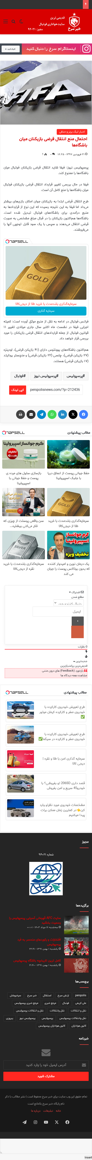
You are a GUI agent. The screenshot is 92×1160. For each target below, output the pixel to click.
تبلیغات (48, 1111)
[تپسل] (7, 241)
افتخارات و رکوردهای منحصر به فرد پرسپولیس (39, 942)
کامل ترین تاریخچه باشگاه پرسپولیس (37, 960)
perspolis (80, 995)
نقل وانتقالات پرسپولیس (72, 1018)
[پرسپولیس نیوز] (58, 21)
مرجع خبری (50, 1003)
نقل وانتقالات (57, 1010)
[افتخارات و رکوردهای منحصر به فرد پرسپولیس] (76, 946)
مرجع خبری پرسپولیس (26, 1003)
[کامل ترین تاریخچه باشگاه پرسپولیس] (76, 965)
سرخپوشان (15, 995)
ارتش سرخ (63, 995)
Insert (88, 1157)
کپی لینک (17, 390)
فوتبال (18, 376)
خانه (58, 1111)
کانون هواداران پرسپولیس (51, 1026)
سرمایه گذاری (46, 311)
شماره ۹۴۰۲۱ (46, 854)
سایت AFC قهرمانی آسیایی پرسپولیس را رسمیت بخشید (35, 920)
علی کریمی (80, 1003)
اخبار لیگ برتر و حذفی (72, 131)
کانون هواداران (78, 1026)
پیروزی (9, 1018)
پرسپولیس (75, 376)
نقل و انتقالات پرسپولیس (30, 1010)
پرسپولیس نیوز (45, 376)
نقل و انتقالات (78, 1010)
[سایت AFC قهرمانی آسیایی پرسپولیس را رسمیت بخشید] (76, 925)
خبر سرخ (32, 995)
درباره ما (35, 1111)
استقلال (47, 995)
